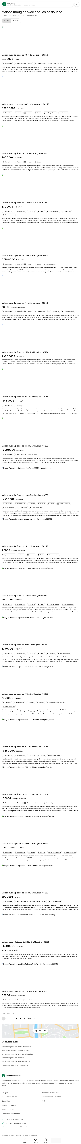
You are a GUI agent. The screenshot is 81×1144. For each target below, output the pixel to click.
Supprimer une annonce (11, 1113)
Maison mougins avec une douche (13, 1058)
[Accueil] (40, 1075)
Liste (7, 21)
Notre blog (6, 1101)
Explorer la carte (41, 1031)
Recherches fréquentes (51, 1097)
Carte (17, 21)
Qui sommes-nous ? (9, 1097)
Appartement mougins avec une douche (16, 1061)
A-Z (43, 1101)
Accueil (4, 16)
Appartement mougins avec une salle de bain (17, 1054)
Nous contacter (8, 1109)
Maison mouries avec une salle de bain (15, 1065)
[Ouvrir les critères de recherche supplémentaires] (76, 4)
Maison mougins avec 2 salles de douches (16, 1047)
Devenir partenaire (9, 1105)
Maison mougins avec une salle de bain (15, 1050)
